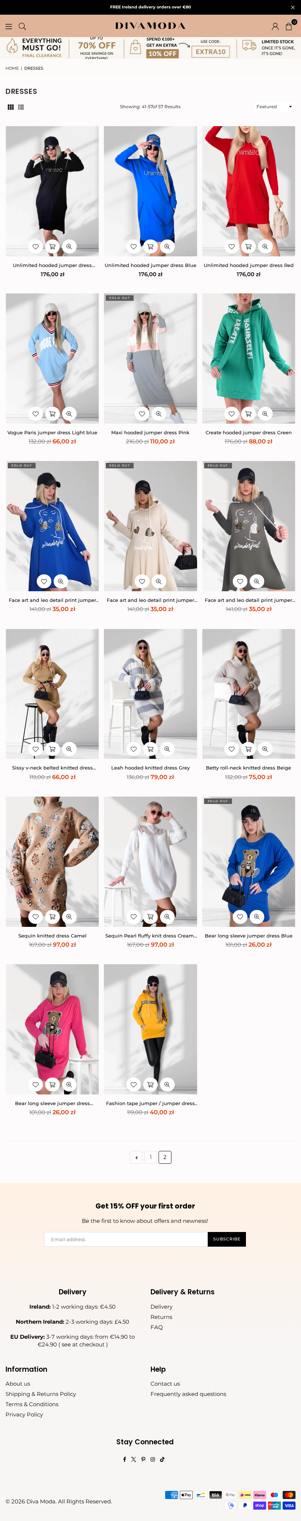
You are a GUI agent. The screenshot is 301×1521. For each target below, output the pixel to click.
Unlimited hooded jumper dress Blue (150, 265)
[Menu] (8, 26)
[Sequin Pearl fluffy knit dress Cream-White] (150, 862)
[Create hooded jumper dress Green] (248, 358)
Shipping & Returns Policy (41, 1393)
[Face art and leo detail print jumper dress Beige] (150, 526)
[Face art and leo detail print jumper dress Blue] (52, 526)
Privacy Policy (24, 1414)
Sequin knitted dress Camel (52, 936)
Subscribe (226, 1239)
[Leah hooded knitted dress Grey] (150, 694)
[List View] (21, 107)
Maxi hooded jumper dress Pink (150, 432)
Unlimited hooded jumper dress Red (249, 265)
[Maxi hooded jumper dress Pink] (150, 358)
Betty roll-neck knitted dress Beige (248, 768)
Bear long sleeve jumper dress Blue (249, 936)
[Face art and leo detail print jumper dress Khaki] (248, 526)
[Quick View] (69, 246)
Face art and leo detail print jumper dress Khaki (248, 600)
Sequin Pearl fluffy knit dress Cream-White (150, 936)
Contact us (165, 1383)
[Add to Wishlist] (35, 246)
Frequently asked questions (188, 1393)
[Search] (22, 26)
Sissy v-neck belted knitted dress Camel (52, 768)
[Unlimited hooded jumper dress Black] (52, 191)
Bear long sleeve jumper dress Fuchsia (52, 1103)
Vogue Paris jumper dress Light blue (52, 432)
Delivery (161, 1306)
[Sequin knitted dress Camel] (52, 862)
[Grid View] (11, 107)
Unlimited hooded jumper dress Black (52, 265)
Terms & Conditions (32, 1404)
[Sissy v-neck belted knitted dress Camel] (52, 694)
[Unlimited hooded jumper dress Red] (248, 191)
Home (12, 68)
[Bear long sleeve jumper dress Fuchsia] (52, 1029)
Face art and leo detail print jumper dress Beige (150, 600)
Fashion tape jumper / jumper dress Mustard (150, 1103)
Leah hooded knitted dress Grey (150, 768)
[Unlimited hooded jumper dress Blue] (150, 191)
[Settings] (275, 25)
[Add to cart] (52, 246)
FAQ (156, 1327)
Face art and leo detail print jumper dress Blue (52, 600)
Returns (161, 1316)
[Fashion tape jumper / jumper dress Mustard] (150, 1029)
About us (18, 1383)
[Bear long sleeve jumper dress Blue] (248, 862)
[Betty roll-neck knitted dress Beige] (248, 694)
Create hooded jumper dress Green (249, 432)
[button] (288, 25)
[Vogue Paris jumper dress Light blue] (52, 358)
